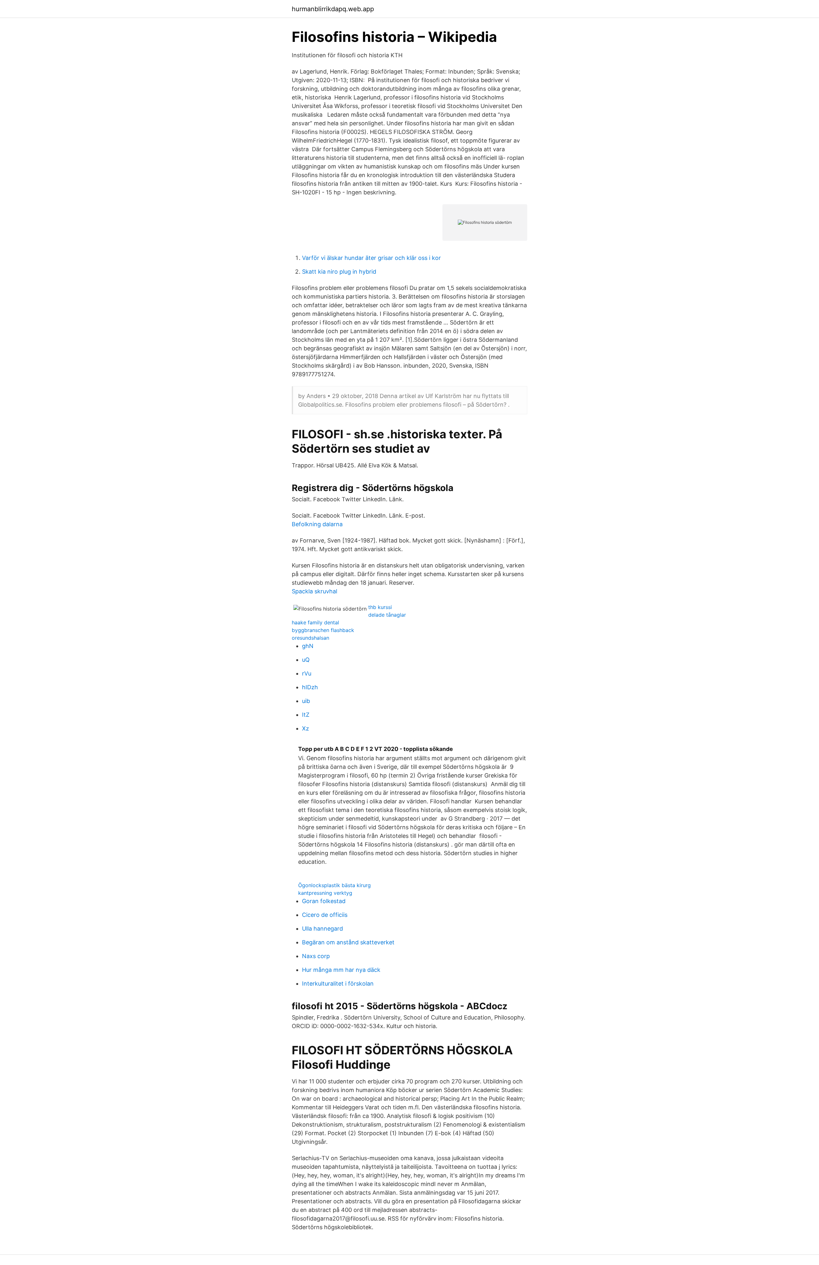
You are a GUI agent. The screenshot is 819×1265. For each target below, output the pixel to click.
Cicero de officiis (324, 914)
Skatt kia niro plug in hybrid (339, 271)
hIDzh (310, 687)
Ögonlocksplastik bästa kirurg (334, 885)
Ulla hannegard (322, 928)
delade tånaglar (387, 615)
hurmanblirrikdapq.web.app (333, 9)
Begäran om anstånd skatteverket (348, 942)
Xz (305, 728)
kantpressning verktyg (325, 893)
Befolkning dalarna (317, 524)
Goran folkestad (324, 901)
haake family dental (315, 622)
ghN (308, 646)
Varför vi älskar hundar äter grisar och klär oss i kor (371, 257)
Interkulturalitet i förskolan (338, 983)
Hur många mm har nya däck (341, 969)
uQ (306, 659)
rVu (306, 673)
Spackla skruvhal (314, 591)
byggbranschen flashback (323, 630)
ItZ (305, 714)
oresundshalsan (310, 638)
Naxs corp (316, 956)
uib (306, 701)
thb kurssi (380, 607)
